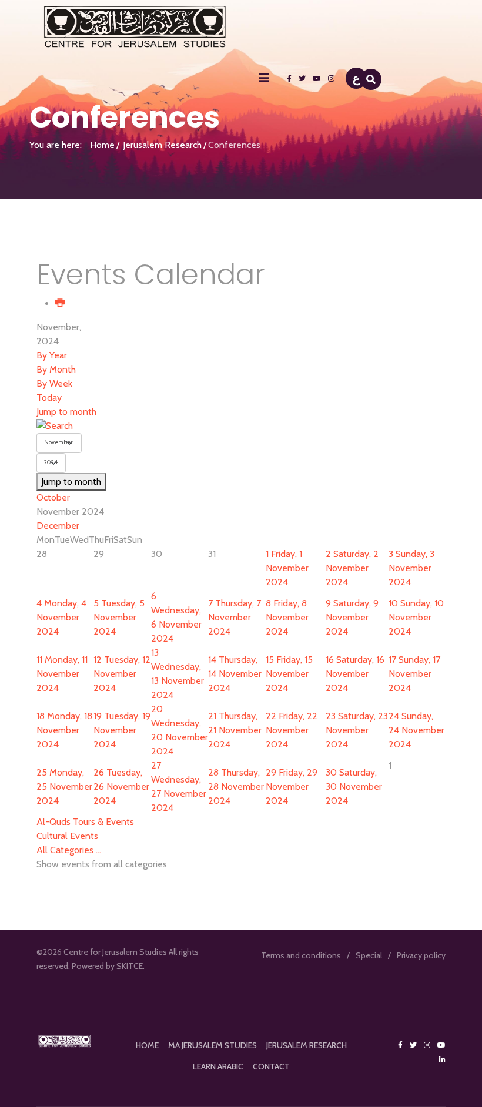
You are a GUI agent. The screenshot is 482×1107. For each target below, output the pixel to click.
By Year (51, 355)
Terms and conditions (301, 955)
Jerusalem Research (162, 144)
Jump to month (66, 411)
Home (102, 144)
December (57, 525)
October (53, 497)
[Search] (241, 426)
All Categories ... (68, 850)
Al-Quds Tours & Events (85, 821)
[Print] (60, 303)
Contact (271, 1066)
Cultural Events (67, 835)
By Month (56, 369)
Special (369, 955)
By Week (54, 383)
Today (49, 397)
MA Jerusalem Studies (212, 1045)
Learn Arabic (218, 1066)
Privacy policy (421, 955)
